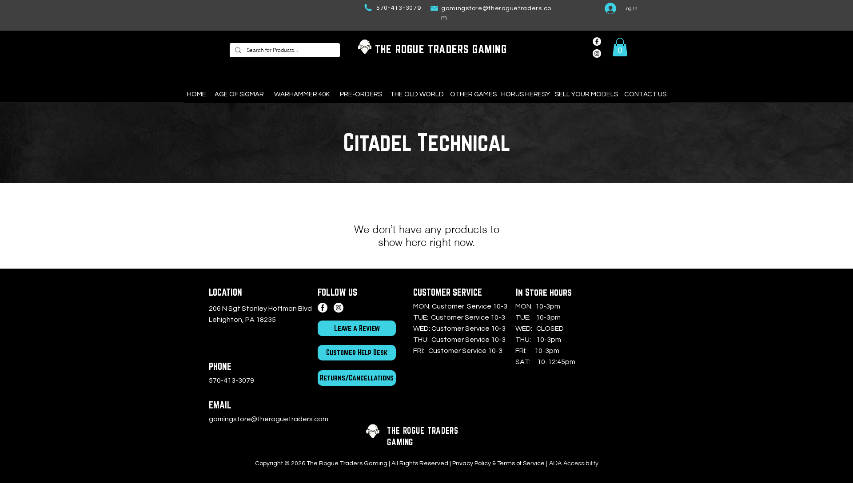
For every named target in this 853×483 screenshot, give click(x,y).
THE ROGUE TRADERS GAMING (441, 49)
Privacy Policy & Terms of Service (498, 463)
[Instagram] (338, 308)
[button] (620, 47)
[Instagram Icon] (597, 53)
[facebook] (597, 41)
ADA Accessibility (573, 463)
